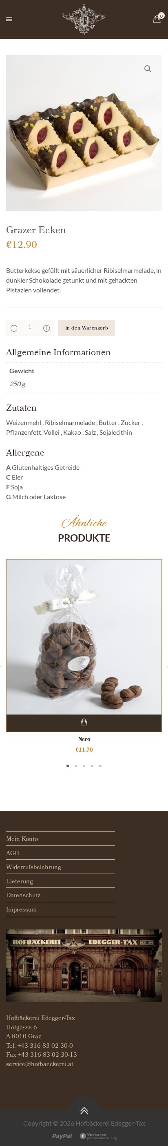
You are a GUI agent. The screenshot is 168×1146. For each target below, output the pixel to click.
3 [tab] (84, 766)
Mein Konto (22, 839)
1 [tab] (68, 766)
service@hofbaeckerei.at (39, 1065)
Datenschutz (23, 896)
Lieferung (19, 882)
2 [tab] (76, 766)
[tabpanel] (84, 656)
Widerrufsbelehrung (33, 868)
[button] (148, 69)
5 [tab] (100, 766)
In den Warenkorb (86, 329)
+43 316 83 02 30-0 (45, 1046)
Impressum (21, 910)
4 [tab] (92, 766)
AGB (12, 854)
